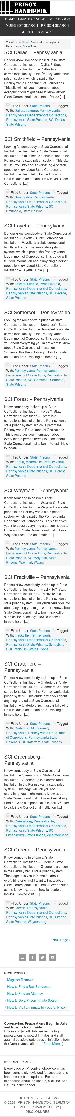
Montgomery (40, 728)
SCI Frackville (16, 649)
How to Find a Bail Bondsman (29, 986)
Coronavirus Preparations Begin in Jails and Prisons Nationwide (35, 1025)
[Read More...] (52, 1043)
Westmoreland (57, 834)
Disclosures (37, 1111)
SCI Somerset (38, 379)
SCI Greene (57, 917)
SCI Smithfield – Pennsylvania (37, 139)
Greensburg (23, 821)
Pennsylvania (50, 110)
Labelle (32, 283)
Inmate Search (32, 19)
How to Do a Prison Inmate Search (32, 1000)
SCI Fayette (57, 293)
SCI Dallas (57, 119)
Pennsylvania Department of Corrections (36, 115)
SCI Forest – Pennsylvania (33, 399)
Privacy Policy (45, 1106)
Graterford (22, 728)
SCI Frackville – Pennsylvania (37, 577)
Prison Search (55, 25)
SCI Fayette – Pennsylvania (34, 226)
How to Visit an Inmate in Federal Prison (37, 1007)
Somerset (57, 379)
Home (10, 19)
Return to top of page (40, 1097)
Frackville (22, 635)
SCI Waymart (37, 557)
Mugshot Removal (20, 979)
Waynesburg (37, 921)
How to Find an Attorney (25, 993)
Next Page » (61, 939)
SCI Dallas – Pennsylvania (33, 52)
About (28, 32)
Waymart (25, 562)
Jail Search (59, 19)
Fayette (20, 283)
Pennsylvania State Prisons (26, 119)
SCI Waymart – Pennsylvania (36, 490)
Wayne (39, 562)
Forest (19, 461)
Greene (20, 907)
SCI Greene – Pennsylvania (34, 850)
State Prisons (40, 105)
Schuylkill (56, 644)
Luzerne (32, 110)
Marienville (34, 461)
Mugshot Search (22, 25)
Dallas (19, 110)
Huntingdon (23, 197)
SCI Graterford (29, 742)
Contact (45, 32)
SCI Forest (57, 471)
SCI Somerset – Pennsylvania (37, 312)
